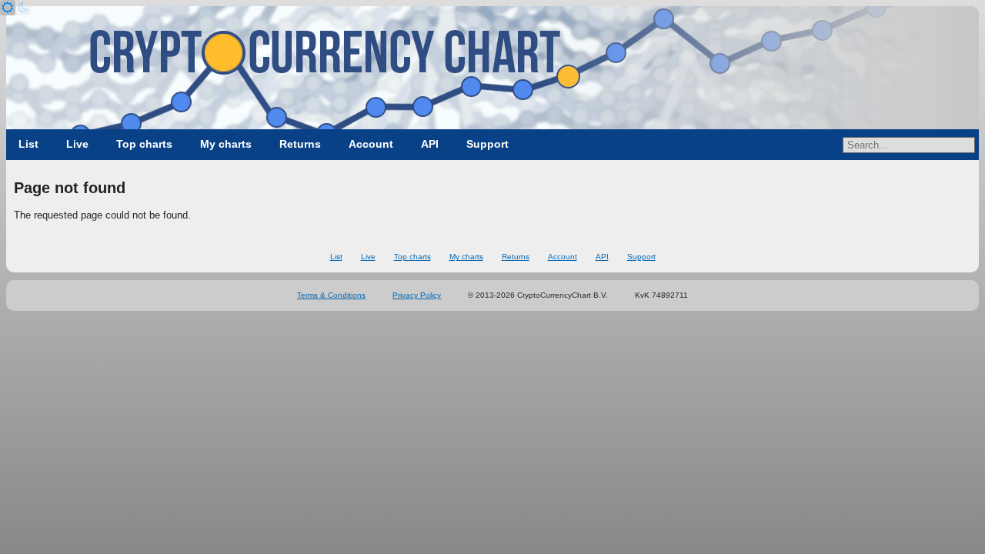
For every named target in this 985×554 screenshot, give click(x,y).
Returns (300, 144)
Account (371, 144)
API (430, 144)
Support (487, 144)
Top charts (144, 144)
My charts (226, 144)
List (28, 144)
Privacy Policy (416, 295)
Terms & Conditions (331, 295)
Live (77, 144)
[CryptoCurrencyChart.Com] (492, 67)
